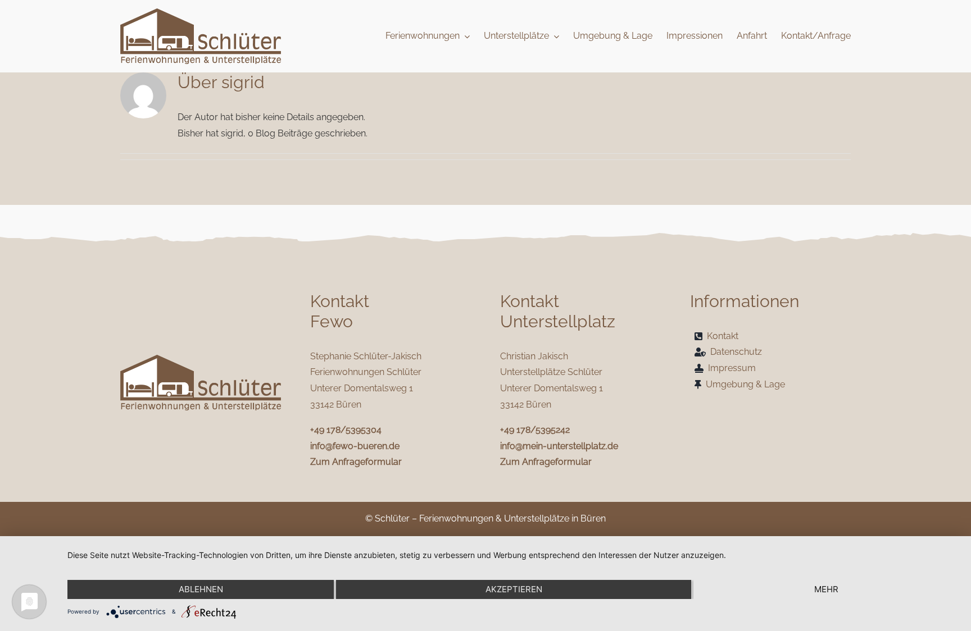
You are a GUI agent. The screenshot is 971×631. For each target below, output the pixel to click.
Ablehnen (201, 589)
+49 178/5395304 (346, 429)
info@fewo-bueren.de (355, 446)
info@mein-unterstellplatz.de (559, 446)
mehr (826, 589)
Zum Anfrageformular (356, 461)
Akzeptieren (514, 589)
